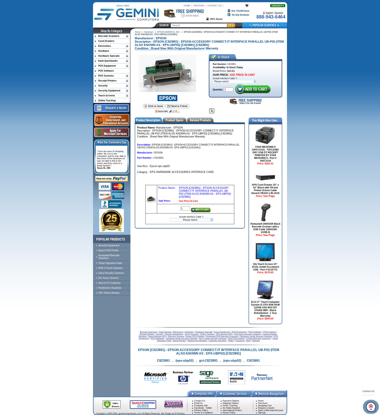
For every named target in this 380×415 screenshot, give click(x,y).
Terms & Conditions (203, 412)
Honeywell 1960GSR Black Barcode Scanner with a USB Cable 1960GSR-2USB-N (265, 228)
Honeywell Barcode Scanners (109, 257)
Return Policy (229, 412)
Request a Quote (266, 408)
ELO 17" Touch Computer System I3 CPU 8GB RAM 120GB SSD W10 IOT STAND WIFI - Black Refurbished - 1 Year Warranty (265, 309)
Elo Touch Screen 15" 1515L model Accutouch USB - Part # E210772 (265, 267)
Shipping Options (231, 403)
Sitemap (262, 412)
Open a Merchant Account (270, 410)
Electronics (104, 46)
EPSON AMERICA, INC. (168, 32)
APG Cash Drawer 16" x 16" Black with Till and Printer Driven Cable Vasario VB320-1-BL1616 (265, 189)
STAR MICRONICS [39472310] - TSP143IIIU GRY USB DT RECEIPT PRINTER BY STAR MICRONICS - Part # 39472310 (265, 154)
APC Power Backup (109, 292)
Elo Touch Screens (108, 278)
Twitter (209, 408)
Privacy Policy (201, 410)
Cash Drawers (106, 41)
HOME (187, 5)
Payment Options (231, 401)
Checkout (262, 403)
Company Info (201, 405)
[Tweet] (212, 111)
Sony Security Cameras (111, 273)
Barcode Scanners (108, 36)
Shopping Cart (265, 405)
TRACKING (198, 5)
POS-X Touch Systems (110, 268)
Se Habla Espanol (231, 408)
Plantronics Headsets (109, 288)
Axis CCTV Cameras (109, 283)
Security (103, 85)
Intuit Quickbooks (108, 60)
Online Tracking (107, 100)
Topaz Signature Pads (110, 263)
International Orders (232, 410)
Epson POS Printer (108, 250)
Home (138, 32)
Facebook (199, 408)
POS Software (106, 70)
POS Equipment (107, 65)
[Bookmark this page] (167, 111)
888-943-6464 (270, 16)
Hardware (149, 32)
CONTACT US (214, 5)
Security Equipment (109, 90)
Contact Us (199, 401)
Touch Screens (106, 95)
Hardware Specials (109, 56)
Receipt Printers (107, 80)
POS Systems (106, 75)
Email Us (198, 403)
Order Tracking (230, 405)
